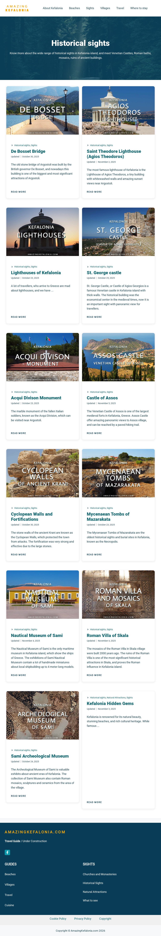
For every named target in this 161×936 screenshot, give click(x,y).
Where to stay (139, 8)
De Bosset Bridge (28, 151)
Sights (90, 8)
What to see (90, 900)
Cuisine (9, 905)
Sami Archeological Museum (40, 756)
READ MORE (18, 191)
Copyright (105, 918)
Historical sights (22, 145)
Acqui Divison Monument (36, 397)
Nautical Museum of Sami (37, 635)
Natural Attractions (116, 697)
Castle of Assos (102, 397)
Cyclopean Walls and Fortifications (32, 517)
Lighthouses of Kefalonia (36, 272)
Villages (105, 8)
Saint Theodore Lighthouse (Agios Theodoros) (114, 154)
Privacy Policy (82, 918)
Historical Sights (93, 883)
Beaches (74, 8)
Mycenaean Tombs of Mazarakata (108, 517)
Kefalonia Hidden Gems (110, 703)
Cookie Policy (58, 918)
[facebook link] (7, 852)
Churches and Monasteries (100, 874)
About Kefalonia (53, 8)
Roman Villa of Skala (107, 635)
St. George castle (104, 272)
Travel (120, 8)
